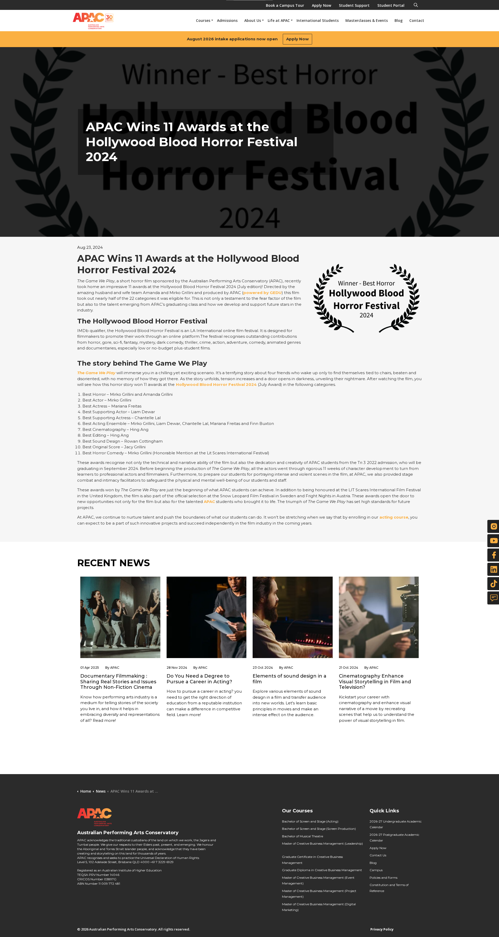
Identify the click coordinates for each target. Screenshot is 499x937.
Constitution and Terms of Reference (389, 888)
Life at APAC (279, 20)
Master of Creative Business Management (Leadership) (322, 843)
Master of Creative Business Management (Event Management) (318, 880)
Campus (376, 870)
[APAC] (93, 20)
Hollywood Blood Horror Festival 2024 (216, 384)
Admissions (227, 20)
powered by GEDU (262, 292)
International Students (318, 20)
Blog (399, 20)
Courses (203, 20)
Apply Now (297, 38)
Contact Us (378, 855)
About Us (252, 20)
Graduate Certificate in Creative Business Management (312, 860)
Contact (416, 20)
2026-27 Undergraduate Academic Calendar (396, 824)
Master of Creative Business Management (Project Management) (319, 894)
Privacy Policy (381, 929)
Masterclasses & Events (366, 20)
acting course (393, 517)
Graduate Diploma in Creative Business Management (322, 870)
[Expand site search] (416, 4)
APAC (209, 501)
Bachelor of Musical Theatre (302, 836)
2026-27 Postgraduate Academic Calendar (394, 838)
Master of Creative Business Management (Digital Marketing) (319, 907)
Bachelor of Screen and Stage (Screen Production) (319, 829)
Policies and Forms (383, 877)
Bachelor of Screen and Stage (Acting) (310, 821)
